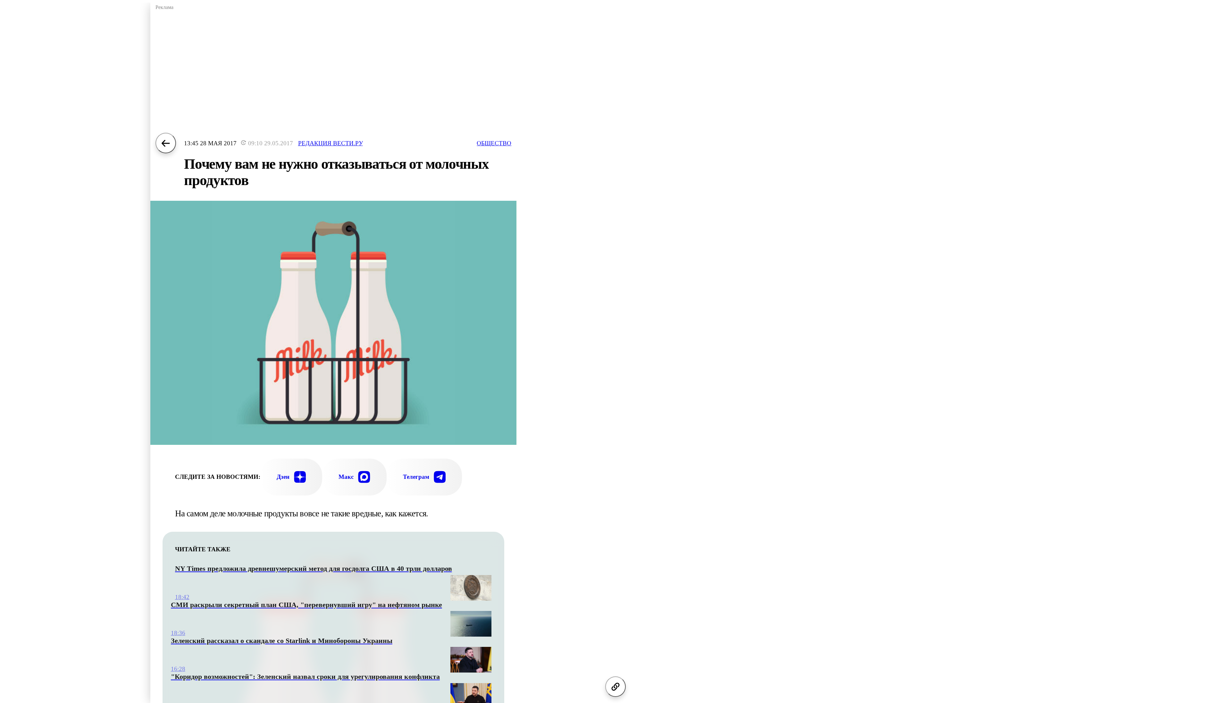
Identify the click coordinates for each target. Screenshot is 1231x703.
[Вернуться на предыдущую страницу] (165, 143)
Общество (494, 143)
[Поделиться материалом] (615, 686)
